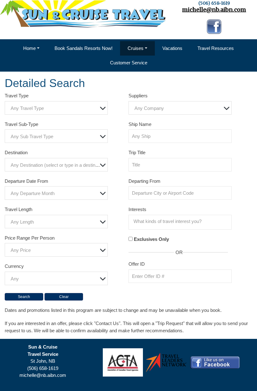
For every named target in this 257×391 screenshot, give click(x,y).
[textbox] (58, 108)
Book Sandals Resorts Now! (84, 48)
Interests (137, 209)
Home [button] (29, 48)
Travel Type (17, 95)
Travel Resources (215, 48)
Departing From (144, 181)
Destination (16, 152)
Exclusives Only (151, 239)
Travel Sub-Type (21, 124)
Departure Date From (26, 181)
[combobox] (56, 108)
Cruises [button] (136, 48)
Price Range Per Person (30, 238)
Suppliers (138, 95)
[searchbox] (182, 221)
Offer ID (136, 264)
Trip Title (136, 152)
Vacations (172, 48)
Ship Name (139, 124)
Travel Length (18, 209)
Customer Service (128, 62)
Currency (14, 266)
